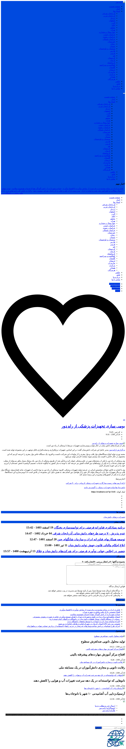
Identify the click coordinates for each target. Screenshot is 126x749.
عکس (117, 81)
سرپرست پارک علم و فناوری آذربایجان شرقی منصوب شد (56, 191)
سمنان (112, 46)
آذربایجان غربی (109, 16)
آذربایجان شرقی (108, 13)
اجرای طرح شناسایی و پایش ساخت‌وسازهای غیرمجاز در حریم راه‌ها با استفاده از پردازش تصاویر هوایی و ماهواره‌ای (73, 626)
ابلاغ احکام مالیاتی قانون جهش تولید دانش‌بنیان (96, 545)
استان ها (116, 11)
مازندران (111, 72)
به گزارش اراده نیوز (117, 450)
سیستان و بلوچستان (107, 49)
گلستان (112, 67)
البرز (113, 23)
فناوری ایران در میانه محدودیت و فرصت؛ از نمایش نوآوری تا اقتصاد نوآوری (93, 188)
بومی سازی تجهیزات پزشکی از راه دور (93, 426)
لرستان (112, 70)
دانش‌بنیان (107, 517)
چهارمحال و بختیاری (107, 32)
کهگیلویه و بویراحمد (107, 65)
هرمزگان (111, 79)
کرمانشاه (111, 63)
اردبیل (112, 18)
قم (114, 56)
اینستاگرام (116, 288)
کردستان (111, 58)
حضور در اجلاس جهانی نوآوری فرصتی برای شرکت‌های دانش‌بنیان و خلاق (80, 551)
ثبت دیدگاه (120, 600)
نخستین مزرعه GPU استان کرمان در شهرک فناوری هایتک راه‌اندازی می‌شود (89, 624)
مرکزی (112, 74)
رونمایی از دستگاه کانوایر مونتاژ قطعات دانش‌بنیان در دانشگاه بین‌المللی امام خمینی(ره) (84, 619)
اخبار (118, 9)
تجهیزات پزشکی (118, 517)
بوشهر (112, 28)
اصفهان (112, 20)
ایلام (113, 25)
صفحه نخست (114, 6)
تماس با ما (116, 88)
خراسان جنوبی (109, 35)
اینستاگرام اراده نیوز (107, 708)
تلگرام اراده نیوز (108, 710)
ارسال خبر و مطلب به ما (105, 706)
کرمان (112, 60)
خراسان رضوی (109, 37)
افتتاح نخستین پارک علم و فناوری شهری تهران (101, 612)
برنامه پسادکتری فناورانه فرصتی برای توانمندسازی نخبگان (89, 527)
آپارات (117, 291)
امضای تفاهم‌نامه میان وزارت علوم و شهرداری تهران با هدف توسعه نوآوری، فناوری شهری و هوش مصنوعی (76, 617)
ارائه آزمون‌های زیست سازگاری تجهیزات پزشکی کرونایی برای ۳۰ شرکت (95, 483)
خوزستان (111, 42)
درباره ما (116, 86)
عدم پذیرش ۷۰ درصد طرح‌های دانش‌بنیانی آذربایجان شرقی (89, 533)
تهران (113, 30)
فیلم (118, 84)
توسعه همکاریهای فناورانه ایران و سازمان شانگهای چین (91, 539)
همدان (112, 77)
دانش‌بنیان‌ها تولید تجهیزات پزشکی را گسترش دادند (104, 487)
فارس (112, 51)
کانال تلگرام (115, 286)
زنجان (112, 44)
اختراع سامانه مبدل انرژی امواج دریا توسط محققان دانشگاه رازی (93, 621)
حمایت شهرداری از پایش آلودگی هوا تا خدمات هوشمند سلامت (37, 188)
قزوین (112, 53)
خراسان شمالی (109, 39)
